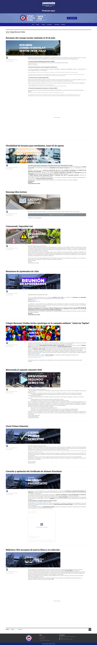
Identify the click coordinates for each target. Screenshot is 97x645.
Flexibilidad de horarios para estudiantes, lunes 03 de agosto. (35, 145)
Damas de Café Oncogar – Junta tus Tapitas (43, 356)
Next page (90, 629)
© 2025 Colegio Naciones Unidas (48, 643)
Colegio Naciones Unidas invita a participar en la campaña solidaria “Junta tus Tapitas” (48, 323)
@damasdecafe (38, 357)
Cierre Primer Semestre (17, 426)
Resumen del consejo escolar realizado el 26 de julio (30, 38)
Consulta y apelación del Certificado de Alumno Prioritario (34, 471)
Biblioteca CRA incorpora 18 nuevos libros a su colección (33, 549)
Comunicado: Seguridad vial (19, 226)
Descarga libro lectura (16, 192)
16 (20, 629)
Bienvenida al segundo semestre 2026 (24, 369)
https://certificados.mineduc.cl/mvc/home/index (40, 502)
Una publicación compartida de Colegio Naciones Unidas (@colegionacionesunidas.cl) (42, 540)
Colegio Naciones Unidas (12, 59)
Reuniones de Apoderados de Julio (22, 271)
